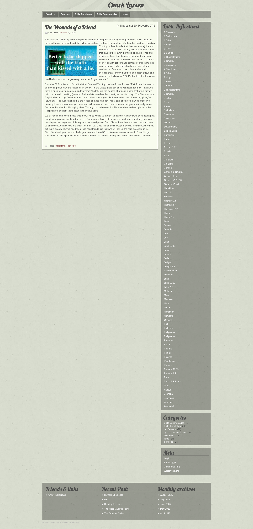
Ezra (166, 155)
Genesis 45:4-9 (171, 184)
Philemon (168, 328)
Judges (167, 262)
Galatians (168, 164)
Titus (166, 385)
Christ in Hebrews (57, 495)
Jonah (167, 250)
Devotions (50, 14)
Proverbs (71, 145)
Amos (167, 106)
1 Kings (168, 44)
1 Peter (167, 48)
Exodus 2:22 (170, 147)
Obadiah (168, 320)
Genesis (168, 167)
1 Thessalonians (172, 57)
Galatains (168, 159)
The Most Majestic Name (116, 509)
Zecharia (168, 394)
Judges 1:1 (169, 266)
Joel (166, 237)
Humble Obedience (113, 495)
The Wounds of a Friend (70, 27)
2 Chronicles (170, 65)
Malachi (168, 291)
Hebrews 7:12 (171, 209)
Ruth (166, 377)
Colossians (169, 118)
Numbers (168, 316)
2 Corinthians (170, 69)
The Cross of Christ (114, 513)
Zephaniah (169, 406)
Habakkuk (169, 188)
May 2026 (165, 509)
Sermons (65, 14)
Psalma (168, 348)
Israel (125, 14)
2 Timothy (169, 94)
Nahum (167, 307)
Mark (166, 295)
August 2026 (166, 495)
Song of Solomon (172, 381)
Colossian (169, 114)
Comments (172, 466)
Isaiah (167, 221)
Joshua (167, 254)
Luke (166, 278)
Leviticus (168, 274)
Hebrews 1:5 (170, 200)
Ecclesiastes (170, 131)
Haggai (167, 192)
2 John (167, 73)
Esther (167, 139)
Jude (166, 258)
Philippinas (169, 336)
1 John (167, 40)
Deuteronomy (170, 126)
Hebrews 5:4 (170, 205)
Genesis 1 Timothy (173, 172)
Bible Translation (83, 14)
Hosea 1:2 (169, 217)
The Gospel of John (177, 432)
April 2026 (165, 513)
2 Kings (168, 77)
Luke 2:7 (168, 287)
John (166, 242)
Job (166, 233)
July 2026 (165, 499)
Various (167, 389)
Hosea (167, 213)
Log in (167, 458)
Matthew (168, 299)
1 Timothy (169, 61)
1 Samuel (168, 53)
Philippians (60, 145)
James (167, 225)
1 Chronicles (170, 32)
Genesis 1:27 (170, 176)
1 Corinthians (170, 36)
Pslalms (168, 357)
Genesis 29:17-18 (173, 180)
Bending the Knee (113, 504)
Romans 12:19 (171, 369)
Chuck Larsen (126, 5)
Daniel (167, 122)
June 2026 (165, 504)
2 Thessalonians (172, 89)
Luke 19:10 (169, 283)
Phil (166, 324)
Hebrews (168, 196)
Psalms (168, 353)
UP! (106, 499)
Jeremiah (168, 229)
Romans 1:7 (170, 373)
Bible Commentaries (107, 14)
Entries (170, 462)
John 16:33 (169, 246)
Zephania (168, 402)
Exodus (168, 143)
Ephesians (169, 135)
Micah (167, 303)
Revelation (169, 361)
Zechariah (169, 398)
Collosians (169, 110)
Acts (166, 102)
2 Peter (167, 81)
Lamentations (170, 270)
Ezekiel (167, 151)
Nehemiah (169, 311)
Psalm (167, 344)
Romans (168, 365)
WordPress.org (171, 471)
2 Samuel (168, 85)
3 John (167, 98)
